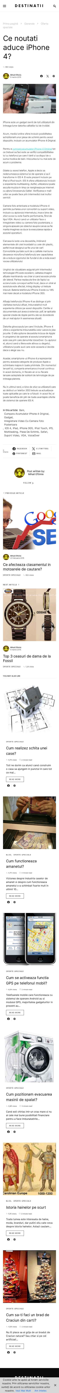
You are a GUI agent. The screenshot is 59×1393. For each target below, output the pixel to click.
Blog (8, 855)
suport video (11, 435)
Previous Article (14, 493)
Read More (15, 779)
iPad (15, 428)
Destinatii (29, 6)
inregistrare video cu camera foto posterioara (24, 422)
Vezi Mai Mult (23, 1390)
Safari (44, 431)
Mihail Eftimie (15, 75)
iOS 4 (8, 428)
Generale (29, 23)
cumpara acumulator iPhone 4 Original (32, 148)
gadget (8, 417)
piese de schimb (29, 431)
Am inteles (40, 1390)
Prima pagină (10, 23)
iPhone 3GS (26, 428)
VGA (23, 435)
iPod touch (41, 428)
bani (21, 410)
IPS (51, 428)
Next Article (10, 585)
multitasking (11, 431)
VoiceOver (33, 435)
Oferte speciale (12, 575)
